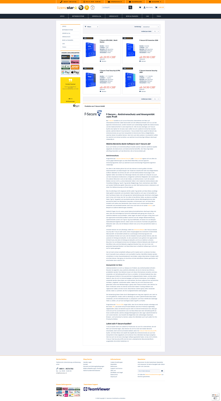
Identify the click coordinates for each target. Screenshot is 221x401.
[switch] (215, 398)
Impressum (113, 376)
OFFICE (64, 26)
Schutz (150, 205)
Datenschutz (114, 374)
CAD (63, 43)
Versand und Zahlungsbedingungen (93, 366)
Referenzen (113, 366)
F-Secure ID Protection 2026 (148, 40)
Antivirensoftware (139, 229)
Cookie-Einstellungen (116, 362)
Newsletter (113, 364)
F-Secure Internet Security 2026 (148, 71)
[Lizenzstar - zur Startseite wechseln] (67, 8)
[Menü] (218, 394)
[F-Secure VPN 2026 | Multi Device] (90, 49)
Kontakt (85, 364)
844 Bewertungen (70, 101)
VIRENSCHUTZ (66, 37)
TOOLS (64, 47)
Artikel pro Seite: (146, 31)
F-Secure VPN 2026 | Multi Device (108, 41)
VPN (113, 306)
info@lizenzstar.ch (116, 2)
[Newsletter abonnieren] (162, 371)
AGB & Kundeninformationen (91, 370)
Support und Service (116, 368)
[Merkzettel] (140, 7)
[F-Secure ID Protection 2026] (130, 49)
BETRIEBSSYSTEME (67, 30)
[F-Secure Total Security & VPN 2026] (90, 80)
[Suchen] (130, 7)
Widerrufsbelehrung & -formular (92, 368)
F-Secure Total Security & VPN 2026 (110, 71)
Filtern (89, 27)
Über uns (113, 370)
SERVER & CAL (66, 33)
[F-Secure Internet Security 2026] (130, 80)
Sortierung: (137, 26)
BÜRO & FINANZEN (67, 40)
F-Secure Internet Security (123, 158)
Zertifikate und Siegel (116, 372)
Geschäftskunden (137, 2)
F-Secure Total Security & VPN (147, 331)
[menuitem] (117, 7)
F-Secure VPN (119, 304)
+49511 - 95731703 (65, 369)
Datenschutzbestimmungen (153, 374)
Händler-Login (87, 362)
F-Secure (110, 120)
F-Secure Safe (138, 158)
